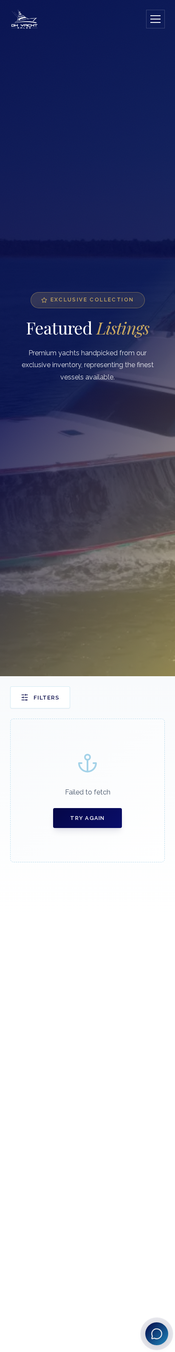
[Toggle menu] (155, 19)
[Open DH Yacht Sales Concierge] (156, 1333)
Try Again (87, 818)
